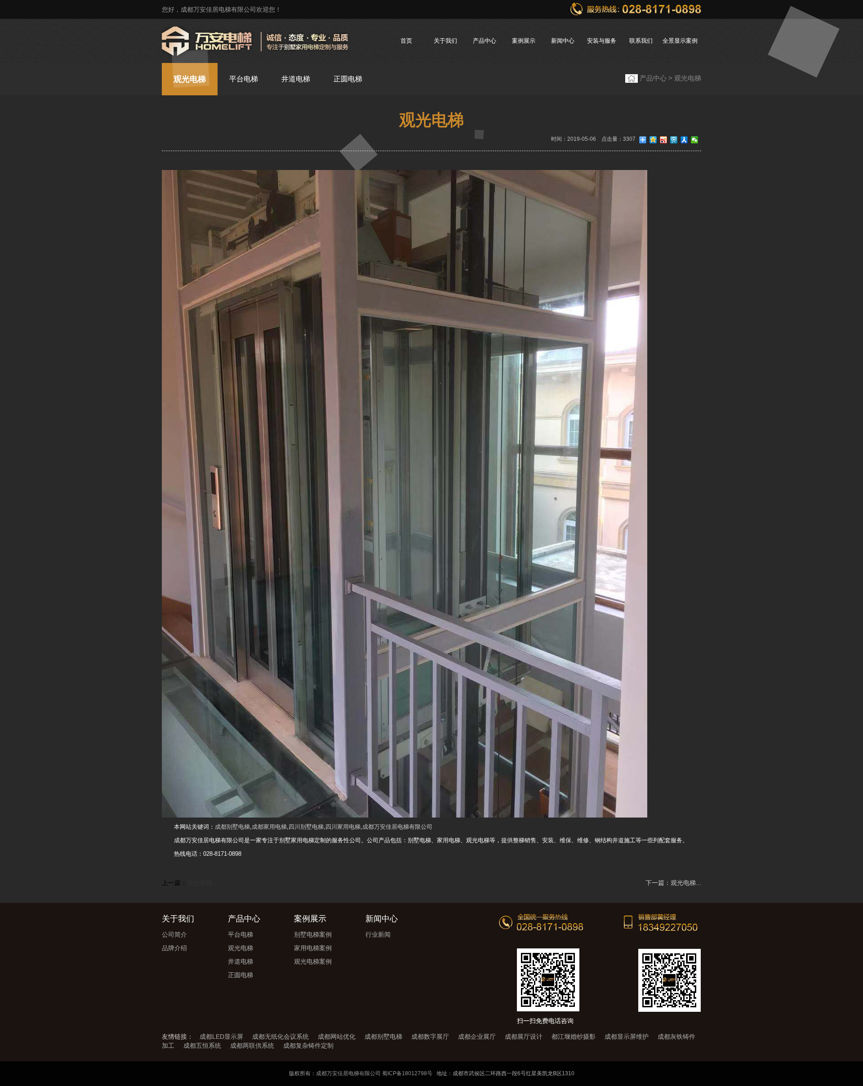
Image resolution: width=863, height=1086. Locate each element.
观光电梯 (189, 79)
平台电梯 (243, 79)
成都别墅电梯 (232, 826)
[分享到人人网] (684, 139)
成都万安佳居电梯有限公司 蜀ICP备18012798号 (374, 1073)
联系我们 (641, 40)
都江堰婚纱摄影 (574, 1036)
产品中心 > (657, 78)
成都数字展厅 (430, 1036)
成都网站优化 (337, 1036)
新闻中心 (562, 40)
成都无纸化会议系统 (280, 1036)
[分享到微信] (694, 139)
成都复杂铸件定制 (308, 1045)
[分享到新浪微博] (663, 139)
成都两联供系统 (252, 1045)
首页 (406, 40)
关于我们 (445, 40)
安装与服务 (601, 40)
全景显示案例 (680, 40)
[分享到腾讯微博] (674, 139)
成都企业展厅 (477, 1036)
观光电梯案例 (313, 961)
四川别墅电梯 (306, 826)
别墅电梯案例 (313, 934)
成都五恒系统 (202, 1045)
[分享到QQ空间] (653, 139)
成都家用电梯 (269, 826)
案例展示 (523, 40)
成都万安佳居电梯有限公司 (397, 826)
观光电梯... (202, 882)
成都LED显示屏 (221, 1036)
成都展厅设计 (524, 1036)
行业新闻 (378, 934)
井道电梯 (295, 79)
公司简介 (174, 934)
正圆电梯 (348, 79)
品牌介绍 (174, 948)
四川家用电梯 (342, 826)
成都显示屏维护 (627, 1036)
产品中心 (484, 40)
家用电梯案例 (313, 948)
